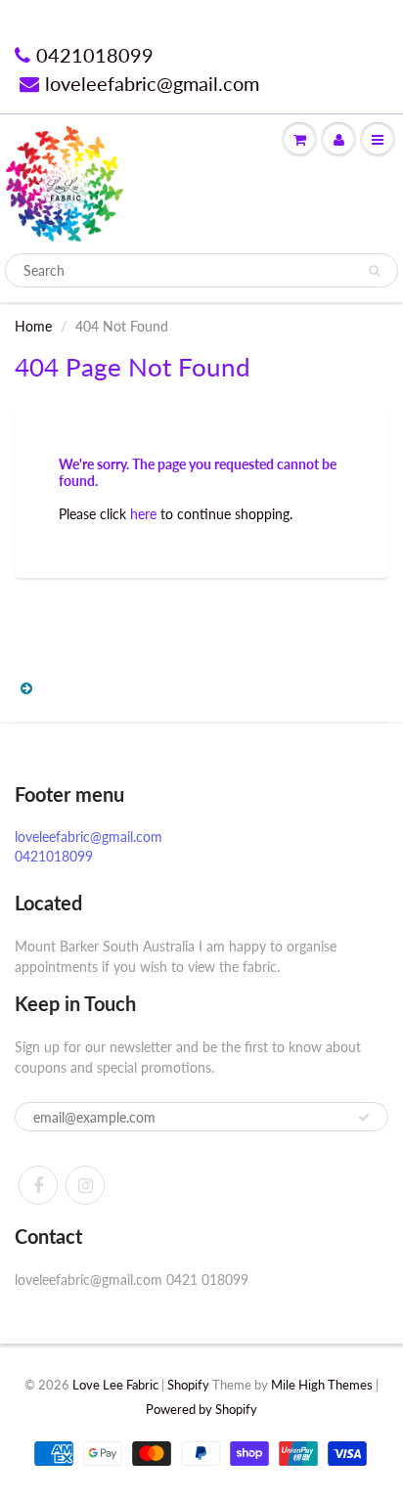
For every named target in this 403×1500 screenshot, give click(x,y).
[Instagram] (85, 1185)
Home (33, 326)
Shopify (188, 1384)
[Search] (374, 271)
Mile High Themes (322, 1384)
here (143, 514)
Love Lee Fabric (115, 1384)
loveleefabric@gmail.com (152, 83)
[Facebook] (38, 1185)
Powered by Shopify (201, 1409)
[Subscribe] (364, 1117)
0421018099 (95, 54)
